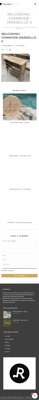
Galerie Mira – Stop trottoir (19, 156)
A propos (8, 345)
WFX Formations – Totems (19, 122)
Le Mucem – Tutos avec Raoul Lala (19, 222)
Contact (7, 348)
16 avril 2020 (20, 45)
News (7, 342)
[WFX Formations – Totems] (20, 106)
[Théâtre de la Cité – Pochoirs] (20, 173)
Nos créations (9, 339)
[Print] (11, 50)
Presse (7, 351)
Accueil (5, 27)
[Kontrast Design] (9, 4)
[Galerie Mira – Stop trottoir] (20, 140)
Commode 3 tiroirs (15, 27)
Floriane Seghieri (7, 45)
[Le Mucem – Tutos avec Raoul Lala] (20, 207)
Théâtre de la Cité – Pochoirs (20, 189)
